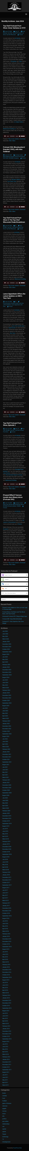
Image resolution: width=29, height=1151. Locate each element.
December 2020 (6, 785)
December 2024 (6, 669)
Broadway (13, 61)
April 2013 (5, 1021)
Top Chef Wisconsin (11, 34)
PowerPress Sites (17, 1148)
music (4, 1113)
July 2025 (5, 657)
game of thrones (6, 1103)
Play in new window (13, 139)
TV (18, 31)
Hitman (10, 504)
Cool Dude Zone (11, 181)
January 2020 (6, 813)
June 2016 (5, 923)
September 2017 (7, 885)
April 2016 (5, 928)
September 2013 (7, 1008)
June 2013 (5, 1016)
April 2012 (5, 1051)
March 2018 (5, 869)
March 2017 (5, 900)
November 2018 (6, 849)
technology (5, 1136)
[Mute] (19, 136)
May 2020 (5, 803)
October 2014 (6, 975)
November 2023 (6, 698)
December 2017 (6, 877)
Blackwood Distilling (20, 279)
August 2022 (5, 736)
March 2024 (5, 687)
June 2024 (5, 682)
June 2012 (5, 1046)
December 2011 (6, 1062)
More (13, 140)
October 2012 (6, 1036)
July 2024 (5, 680)
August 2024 (5, 677)
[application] (14, 136)
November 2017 (6, 880)
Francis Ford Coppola (20, 156)
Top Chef (10, 33)
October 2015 (6, 944)
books (4, 1093)
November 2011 (6, 1064)
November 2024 (6, 672)
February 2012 (6, 1057)
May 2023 (5, 713)
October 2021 (6, 759)
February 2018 (6, 872)
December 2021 (6, 754)
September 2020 (7, 792)
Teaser (4, 1134)
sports (4, 1131)
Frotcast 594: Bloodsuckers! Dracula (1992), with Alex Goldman (14, 149)
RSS (10, 140)
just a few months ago (18, 326)
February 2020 (6, 810)
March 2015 (5, 962)
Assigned (5, 529)
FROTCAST (6, 158)
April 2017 (5, 898)
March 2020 (5, 808)
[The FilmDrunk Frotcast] (14, 6)
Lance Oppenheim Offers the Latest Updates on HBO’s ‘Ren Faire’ (14, 296)
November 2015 (6, 941)
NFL (3, 1116)
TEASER (19, 506)
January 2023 (6, 723)
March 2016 (5, 931)
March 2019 (5, 839)
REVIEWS (11, 158)
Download (22, 139)
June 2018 (5, 862)
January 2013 (6, 1028)
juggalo (4, 1108)
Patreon (20, 524)
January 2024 (6, 693)
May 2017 (5, 895)
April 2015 (5, 959)
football (4, 1101)
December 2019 (6, 816)
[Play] (5, 136)
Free (23, 428)
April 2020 (5, 805)
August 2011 (5, 1072)
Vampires (16, 158)
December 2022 (6, 726)
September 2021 (7, 762)
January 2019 (6, 844)
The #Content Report (11, 475)
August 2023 (5, 705)
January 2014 (6, 998)
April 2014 (5, 990)
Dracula (12, 156)
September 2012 (7, 1039)
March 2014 (5, 992)
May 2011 (5, 1080)
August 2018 (5, 857)
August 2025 (5, 654)
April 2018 (5, 867)
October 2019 (6, 821)
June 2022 (5, 741)
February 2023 (6, 721)
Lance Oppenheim (15, 304)
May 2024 (5, 685)
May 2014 (5, 987)
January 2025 (6, 667)
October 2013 (6, 1005)
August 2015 (5, 949)
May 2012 (5, 1049)
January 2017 (6, 905)
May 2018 (5, 864)
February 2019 (6, 841)
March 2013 (5, 1023)
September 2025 (7, 651)
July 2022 (5, 739)
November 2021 (6, 757)
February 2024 (6, 690)
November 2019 (6, 818)
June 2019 (5, 831)
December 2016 (6, 908)
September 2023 (7, 703)
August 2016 (5, 918)
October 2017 (6, 882)
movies (21, 155)
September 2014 (7, 977)
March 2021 (5, 777)
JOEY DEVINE (6, 430)
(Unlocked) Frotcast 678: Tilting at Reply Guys (14, 616)
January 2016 (6, 936)
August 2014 (5, 980)
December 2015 (6, 939)
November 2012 (6, 1033)
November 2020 (6, 787)
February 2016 (6, 934)
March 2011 (5, 1085)
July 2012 (5, 1044)
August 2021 (5, 764)
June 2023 (5, 710)
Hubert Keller (18, 122)
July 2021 (5, 767)
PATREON (17, 38)
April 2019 (5, 836)
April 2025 (5, 662)
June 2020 (5, 800)
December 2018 (6, 846)
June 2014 (5, 985)
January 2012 (6, 1059)
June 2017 (5, 892)
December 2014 (6, 969)
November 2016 (6, 910)
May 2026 (5, 636)
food (16, 31)
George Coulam (15, 303)
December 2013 (6, 1000)
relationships (5, 1124)
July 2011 (5, 1075)
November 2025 (6, 646)
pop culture (5, 1121)
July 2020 (5, 798)
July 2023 (5, 708)
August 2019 (5, 826)
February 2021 (6, 780)
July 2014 (5, 982)
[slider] (23, 136)
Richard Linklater (12, 506)
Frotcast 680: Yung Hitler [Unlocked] (12, 619)
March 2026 (5, 639)
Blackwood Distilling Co (9, 128)
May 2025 (5, 659)
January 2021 (6, 782)
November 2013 (6, 1003)
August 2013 (5, 1010)
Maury (22, 504)
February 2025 (6, 664)
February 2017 (6, 903)
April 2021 (5, 775)
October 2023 (6, 700)
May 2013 (5, 1018)
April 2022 (5, 744)
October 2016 (6, 913)
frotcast (21, 34)
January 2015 (6, 967)
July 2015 (5, 951)
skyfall (4, 1129)
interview (4, 1106)
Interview (21, 303)
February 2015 (6, 964)
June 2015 (5, 954)
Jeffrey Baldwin (7, 304)
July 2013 (5, 1013)
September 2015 (7, 946)
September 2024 (7, 675)
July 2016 (5, 921)
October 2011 (6, 1067)
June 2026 (5, 634)
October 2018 (6, 851)
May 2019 (5, 834)
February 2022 (6, 749)
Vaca (20, 61)
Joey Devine (6, 473)
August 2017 (5, 887)
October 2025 (6, 649)
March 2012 (5, 1054)
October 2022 (6, 731)
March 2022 (5, 746)
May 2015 (5, 957)
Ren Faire (12, 333)
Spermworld (12, 327)
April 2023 (5, 716)
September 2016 (7, 916)
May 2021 (5, 772)
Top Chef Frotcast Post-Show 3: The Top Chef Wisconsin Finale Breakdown (14, 220)
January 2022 (6, 751)
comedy (17, 155)
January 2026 (6, 641)
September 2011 (7, 1069)
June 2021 (5, 769)
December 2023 (6, 695)
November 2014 (6, 972)
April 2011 (5, 1082)
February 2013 (6, 1026)
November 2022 (6, 728)
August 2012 (5, 1041)
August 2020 (5, 795)
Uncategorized (6, 1142)
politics (4, 1118)
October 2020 (6, 790)
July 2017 (5, 890)
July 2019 (5, 828)
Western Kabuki (16, 179)
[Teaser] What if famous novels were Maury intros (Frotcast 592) (13, 497)
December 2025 (6, 644)
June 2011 (5, 1077)
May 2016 (5, 926)
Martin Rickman (16, 504)
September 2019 (7, 823)
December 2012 (6, 1031)
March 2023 (5, 718)
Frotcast (20, 475)
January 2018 (6, 875)
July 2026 (5, 631)
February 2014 (6, 995)
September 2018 (7, 854)
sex (3, 1126)
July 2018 (5, 859)
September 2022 (7, 734)
